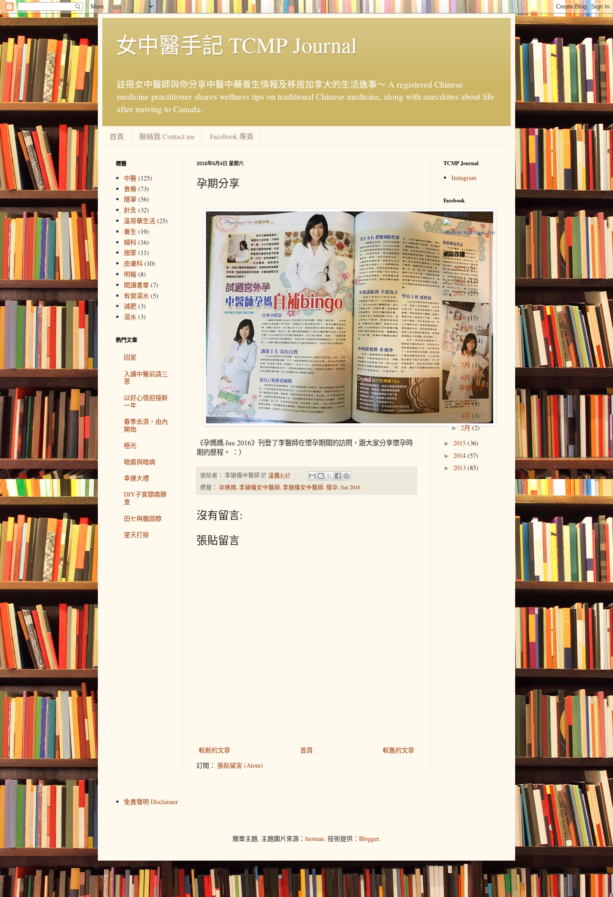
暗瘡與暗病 (139, 461)
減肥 (130, 306)
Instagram (464, 177)
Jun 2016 (350, 487)
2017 (460, 305)
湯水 (130, 316)
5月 (466, 403)
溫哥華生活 (139, 220)
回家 (130, 357)
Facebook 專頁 (232, 136)
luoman (314, 838)
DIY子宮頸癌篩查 (145, 498)
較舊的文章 (398, 750)
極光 (130, 445)
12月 (468, 328)
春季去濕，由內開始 (146, 425)
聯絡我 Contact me (167, 136)
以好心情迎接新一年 (146, 401)
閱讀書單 (136, 285)
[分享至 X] (329, 475)
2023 (460, 293)
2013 (460, 467)
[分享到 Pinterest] (346, 475)
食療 (130, 189)
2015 (460, 443)
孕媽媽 (227, 487)
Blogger (369, 838)
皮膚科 (133, 263)
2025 (460, 268)
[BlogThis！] (320, 475)
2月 (466, 427)
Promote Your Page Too (469, 232)
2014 (460, 455)
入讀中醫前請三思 (146, 377)
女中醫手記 (455, 214)
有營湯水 (136, 295)
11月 (468, 340)
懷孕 (332, 487)
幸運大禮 (136, 478)
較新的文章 (214, 750)
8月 (466, 352)
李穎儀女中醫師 (259, 487)
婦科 (130, 242)
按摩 (130, 252)
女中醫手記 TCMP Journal (236, 44)
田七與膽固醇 (143, 518)
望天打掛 (136, 534)
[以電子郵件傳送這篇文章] (312, 475)
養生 (130, 231)
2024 (460, 281)
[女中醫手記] (447, 223)
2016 (460, 317)
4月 (466, 415)
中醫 (130, 178)
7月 (466, 365)
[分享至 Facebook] (337, 475)
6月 (466, 377)
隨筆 (130, 199)
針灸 (130, 210)
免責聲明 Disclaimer (151, 801)
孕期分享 (471, 387)
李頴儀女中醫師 (303, 487)
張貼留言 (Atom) (240, 765)
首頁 (116, 136)
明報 (130, 274)
